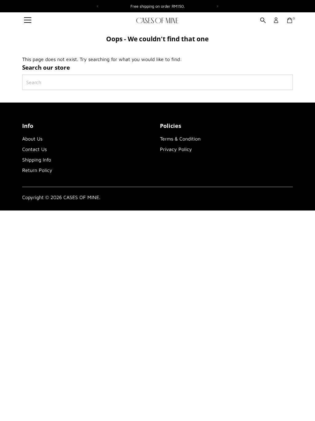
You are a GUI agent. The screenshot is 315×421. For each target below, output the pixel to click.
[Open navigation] (27, 20)
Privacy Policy (176, 149)
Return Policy (37, 170)
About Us (32, 138)
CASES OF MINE (81, 197)
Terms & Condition (180, 138)
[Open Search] (263, 20)
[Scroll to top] (303, 404)
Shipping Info (36, 159)
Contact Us (34, 149)
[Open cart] (289, 20)
